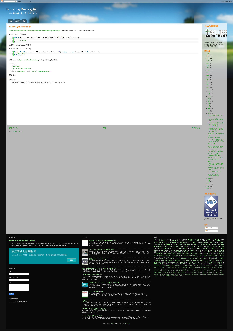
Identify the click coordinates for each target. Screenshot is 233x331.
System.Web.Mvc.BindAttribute (28, 60)
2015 (208, 80)
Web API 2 (206, 244)
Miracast (164, 270)
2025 (208, 56)
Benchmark (184, 267)
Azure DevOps (159, 253)
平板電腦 (162, 275)
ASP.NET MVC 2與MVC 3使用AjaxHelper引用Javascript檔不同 (215, 124)
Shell (155, 272)
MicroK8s (161, 258)
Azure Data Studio (176, 267)
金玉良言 (171, 260)
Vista (205, 250)
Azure (159, 244)
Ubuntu (198, 248)
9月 (209, 99)
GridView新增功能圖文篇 (96, 291)
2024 (208, 58)
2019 (208, 70)
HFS (188, 269)
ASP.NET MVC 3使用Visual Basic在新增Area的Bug (215, 147)
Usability (192, 250)
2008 (208, 189)
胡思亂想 (206, 248)
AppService (162, 267)
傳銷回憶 (179, 253)
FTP (196, 252)
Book (201, 255)
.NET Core (221, 246)
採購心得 (164, 260)
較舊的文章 (196, 128)
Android (220, 265)
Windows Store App (170, 274)
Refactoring (169, 255)
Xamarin (178, 257)
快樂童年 (158, 260)
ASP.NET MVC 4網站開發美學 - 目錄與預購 (94, 309)
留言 (208, 230)
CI (191, 257)
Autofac (168, 267)
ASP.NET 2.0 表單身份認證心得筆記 (93, 315)
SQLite (216, 270)
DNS (155, 269)
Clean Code (219, 260)
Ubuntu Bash (191, 258)
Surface (183, 272)
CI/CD (196, 267)
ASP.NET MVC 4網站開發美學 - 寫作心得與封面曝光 (104, 282)
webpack (222, 274)
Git (216, 253)
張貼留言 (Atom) (18, 132)
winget (157, 275)
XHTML (166, 252)
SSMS (161, 257)
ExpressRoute (220, 257)
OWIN (178, 270)
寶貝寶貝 (185, 253)
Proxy (172, 258)
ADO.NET (200, 246)
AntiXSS (156, 267)
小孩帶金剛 (189, 246)
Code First (213, 267)
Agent (216, 265)
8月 (209, 101)
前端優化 (215, 258)
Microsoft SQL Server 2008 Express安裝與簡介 (102, 240)
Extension (156, 262)
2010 (208, 184)
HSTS (192, 269)
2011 (208, 89)
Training (186, 264)
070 (181, 265)
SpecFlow (172, 272)
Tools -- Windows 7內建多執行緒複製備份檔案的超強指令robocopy (216, 130)
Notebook (221, 255)
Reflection (205, 270)
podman (213, 274)
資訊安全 (167, 244)
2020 (208, 68)
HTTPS (220, 253)
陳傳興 (34, 71)
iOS (209, 274)
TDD (181, 264)
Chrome (212, 260)
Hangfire (183, 262)
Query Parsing (197, 270)
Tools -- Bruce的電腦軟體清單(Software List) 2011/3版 (216, 140)
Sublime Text (177, 255)
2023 (208, 60)
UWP (199, 272)
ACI (198, 265)
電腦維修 (178, 252)
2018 (208, 72)
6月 (209, 106)
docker (222, 242)
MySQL (210, 262)
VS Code (198, 258)
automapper (187, 274)
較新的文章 (13, 128)
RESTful (156, 264)
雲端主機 (177, 260)
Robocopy (211, 270)
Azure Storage (185, 257)
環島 (173, 275)
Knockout (202, 252)
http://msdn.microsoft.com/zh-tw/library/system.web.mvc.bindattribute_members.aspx (34, 30)
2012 (208, 87)
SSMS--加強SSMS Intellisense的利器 (213, 175)
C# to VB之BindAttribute (214, 171)
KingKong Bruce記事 (21, 9)
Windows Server (207, 258)
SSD (157, 257)
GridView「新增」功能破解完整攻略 (92, 274)
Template (183, 258)
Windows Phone (218, 264)
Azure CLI (188, 260)
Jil (156, 258)
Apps (183, 260)
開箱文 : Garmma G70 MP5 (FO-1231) (100, 259)
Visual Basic (16, 66)
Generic (183, 269)
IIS (192, 248)
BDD (202, 260)
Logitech (220, 269)
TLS (166, 257)
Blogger (127, 323)
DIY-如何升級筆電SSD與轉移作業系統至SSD (101, 250)
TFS (188, 272)
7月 (209, 103)
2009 (208, 186)
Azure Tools (196, 260)
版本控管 (195, 255)
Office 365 (184, 270)
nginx (172, 252)
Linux (177, 250)
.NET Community (175, 265)
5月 (209, 108)
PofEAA (167, 258)
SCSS (177, 258)
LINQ (222, 250)
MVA (201, 262)
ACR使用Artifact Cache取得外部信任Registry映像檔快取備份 (99, 268)
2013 (208, 85)
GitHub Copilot (175, 262)
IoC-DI (205, 269)
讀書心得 (197, 244)
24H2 (185, 265)
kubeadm (163, 265)
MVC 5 (186, 248)
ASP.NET (192, 242)
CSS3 (204, 253)
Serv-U (212, 250)
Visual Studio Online (207, 264)
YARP (181, 274)
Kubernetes (166, 248)
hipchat (204, 274)
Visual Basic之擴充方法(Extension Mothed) (214, 154)
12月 (209, 91)
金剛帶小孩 (178, 246)
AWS (212, 265)
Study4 (178, 272)
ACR (191, 253)
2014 (208, 82)
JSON (155, 255)
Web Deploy (157, 274)
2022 (208, 63)
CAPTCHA (191, 267)
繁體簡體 (173, 242)
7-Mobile (190, 265)
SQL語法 (168, 246)
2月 (209, 178)
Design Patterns (213, 255)
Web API (213, 242)
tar (217, 274)
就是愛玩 (222, 258)
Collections (220, 267)
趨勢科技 (221, 252)
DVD (159, 269)
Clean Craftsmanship (204, 267)
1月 (209, 181)
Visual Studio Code (195, 264)
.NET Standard (188, 252)
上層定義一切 (85, 301)
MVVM (173, 253)
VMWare (208, 272)
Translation (193, 272)
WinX (162, 274)
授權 (23, 21)
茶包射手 (187, 244)
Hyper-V (190, 262)
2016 (208, 77)
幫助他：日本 (211, 144)
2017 (208, 75)
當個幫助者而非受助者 (214, 137)
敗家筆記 (168, 275)
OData (174, 270)
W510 (217, 272)
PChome (190, 270)
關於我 (17, 21)
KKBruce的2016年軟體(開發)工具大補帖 (22, 240)
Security (170, 264)
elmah (199, 274)
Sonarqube (166, 272)
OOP (215, 262)
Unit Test (158, 252)
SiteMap (160, 272)
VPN (213, 272)
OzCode (220, 262)
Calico (205, 255)
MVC (16, 71)
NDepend (161, 255)
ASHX (207, 265)
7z (194, 265)
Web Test (171, 257)
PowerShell (177, 244)
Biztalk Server (197, 253)
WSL (221, 272)
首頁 (10, 21)
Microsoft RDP (157, 270)
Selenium (176, 264)
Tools (217, 240)
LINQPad (215, 269)
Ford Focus (210, 253)
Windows (183, 242)
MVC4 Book (210, 246)
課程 (181, 275)
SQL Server (203, 242)
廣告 (168, 265)
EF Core (168, 269)
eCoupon (156, 265)
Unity (203, 272)
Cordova (167, 253)
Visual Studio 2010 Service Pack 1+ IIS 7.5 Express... (216, 150)
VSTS (199, 250)
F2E (162, 262)
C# (218, 250)
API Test (202, 265)
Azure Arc (163, 250)
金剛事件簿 (193, 240)
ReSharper (163, 264)
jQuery (215, 244)
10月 (209, 96)
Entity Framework (204, 257)
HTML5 (171, 250)
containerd (194, 274)
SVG (221, 270)
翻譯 (177, 275)
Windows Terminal (186, 255)
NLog (169, 270)
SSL (215, 252)
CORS (206, 260)
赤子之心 (210, 161)
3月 (209, 113)
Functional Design (176, 269)
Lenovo (196, 262)
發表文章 (209, 227)
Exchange (212, 257)
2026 (208, 53)
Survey (185, 250)
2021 (208, 65)
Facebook (167, 262)
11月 (209, 94)
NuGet (209, 252)
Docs (163, 269)
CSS (158, 248)
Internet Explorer (199, 269)
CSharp (196, 257)
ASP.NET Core (176, 248)
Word (177, 274)
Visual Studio (160, 240)
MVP (205, 262)
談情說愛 (214, 248)
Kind (210, 269)
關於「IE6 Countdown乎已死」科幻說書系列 (215, 158)
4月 (209, 111)
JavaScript (177, 240)
